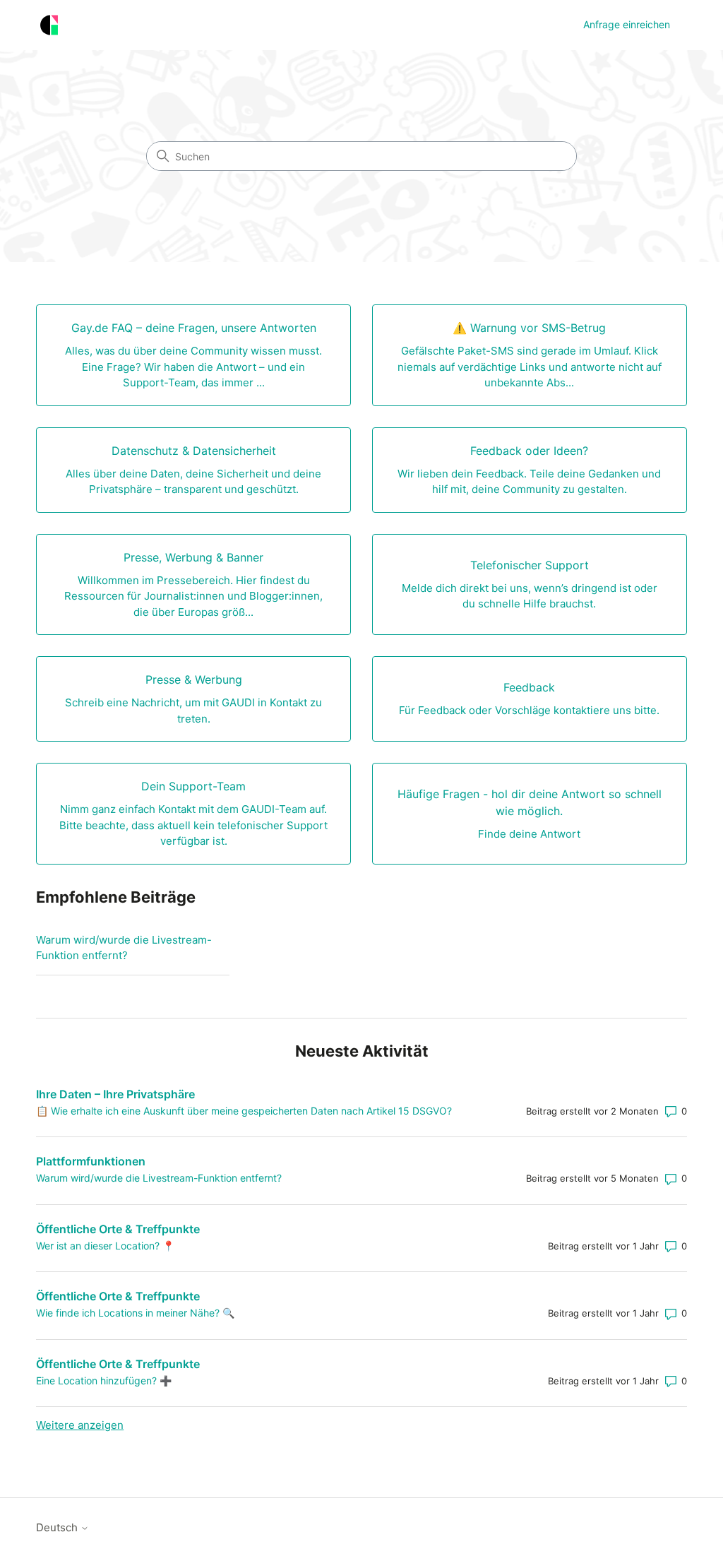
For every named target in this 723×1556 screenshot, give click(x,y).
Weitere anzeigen (80, 1425)
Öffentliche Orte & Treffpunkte (118, 1229)
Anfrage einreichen (626, 24)
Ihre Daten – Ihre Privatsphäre (115, 1094)
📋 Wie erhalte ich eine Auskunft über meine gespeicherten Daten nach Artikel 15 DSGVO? (244, 1111)
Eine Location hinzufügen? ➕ (104, 1380)
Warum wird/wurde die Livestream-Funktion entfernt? (124, 948)
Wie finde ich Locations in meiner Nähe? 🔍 (135, 1313)
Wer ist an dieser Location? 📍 (105, 1246)
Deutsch (58, 1527)
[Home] (49, 25)
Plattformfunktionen (90, 1161)
